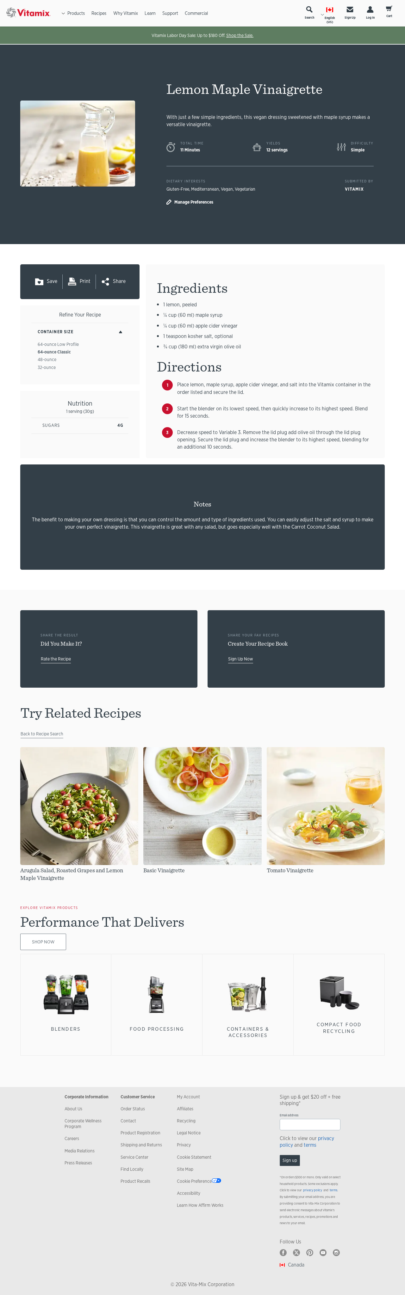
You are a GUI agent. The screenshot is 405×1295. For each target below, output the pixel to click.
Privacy (184, 1145)
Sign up (290, 1160)
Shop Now (43, 942)
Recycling (186, 1121)
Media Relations (80, 1151)
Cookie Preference (194, 1181)
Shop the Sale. (239, 35)
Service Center (134, 1157)
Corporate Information (87, 1097)
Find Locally (132, 1169)
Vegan (227, 189)
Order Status (133, 1109)
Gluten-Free (177, 189)
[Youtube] (323, 1252)
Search (309, 17)
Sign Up (350, 17)
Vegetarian (245, 189)
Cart (389, 16)
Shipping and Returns (141, 1145)
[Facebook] (283, 1252)
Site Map (185, 1169)
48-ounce (47, 359)
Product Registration (140, 1133)
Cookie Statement (194, 1157)
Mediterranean (205, 189)
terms (310, 1145)
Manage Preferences (193, 202)
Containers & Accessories (248, 1032)
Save (52, 281)
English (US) (330, 20)
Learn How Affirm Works (200, 1205)
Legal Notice (189, 1133)
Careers (72, 1138)
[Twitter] (296, 1252)
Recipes (98, 13)
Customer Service (138, 1097)
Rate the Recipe (56, 659)
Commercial (196, 13)
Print (85, 281)
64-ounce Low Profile (58, 344)
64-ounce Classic (54, 352)
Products (76, 13)
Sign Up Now (240, 659)
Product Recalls (135, 1181)
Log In (370, 17)
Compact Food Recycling (339, 1027)
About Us (73, 1109)
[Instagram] (336, 1252)
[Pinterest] (309, 1252)
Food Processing (157, 1029)
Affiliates (185, 1109)
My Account (188, 1097)
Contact (128, 1121)
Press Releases (78, 1163)
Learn (150, 13)
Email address (289, 1115)
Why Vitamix (125, 13)
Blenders (66, 1029)
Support (170, 13)
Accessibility (188, 1193)
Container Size (55, 331)
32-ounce (47, 367)
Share (119, 281)
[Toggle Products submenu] (63, 13)
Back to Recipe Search (42, 734)
